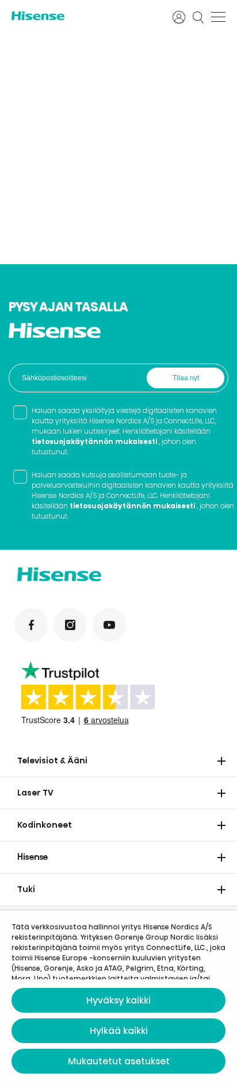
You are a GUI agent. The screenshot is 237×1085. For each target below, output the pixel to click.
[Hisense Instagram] (70, 625)
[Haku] (198, 17)
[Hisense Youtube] (109, 625)
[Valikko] (218, 17)
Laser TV (35, 792)
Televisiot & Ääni (52, 760)
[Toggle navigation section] (221, 761)
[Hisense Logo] (85, 15)
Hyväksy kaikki (118, 1000)
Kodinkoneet (44, 825)
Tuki (26, 889)
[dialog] (118, 998)
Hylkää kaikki (119, 1030)
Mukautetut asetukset (119, 1061)
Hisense (32, 857)
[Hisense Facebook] (31, 625)
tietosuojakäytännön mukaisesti (94, 441)
